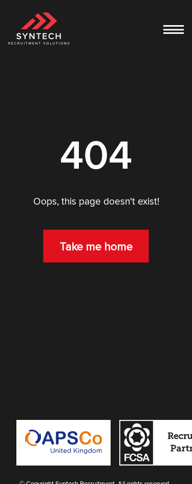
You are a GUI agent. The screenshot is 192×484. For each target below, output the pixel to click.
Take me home (96, 246)
